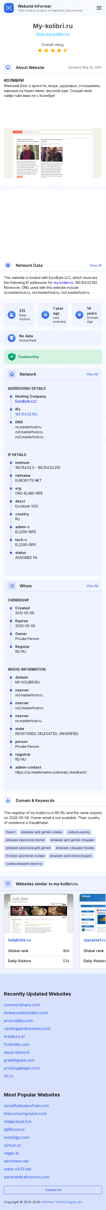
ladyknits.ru (19, 939)
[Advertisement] (53, 113)
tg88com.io (14, 1129)
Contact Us (53, 1190)
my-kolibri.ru (63, 282)
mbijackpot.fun (18, 1121)
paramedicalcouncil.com (26, 1176)
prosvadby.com (18, 1020)
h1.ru (8, 1075)
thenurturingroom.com (25, 1113)
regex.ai (11, 1153)
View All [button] (96, 265)
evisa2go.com (16, 1137)
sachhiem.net (16, 1161)
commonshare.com (22, 1004)
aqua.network (17, 1052)
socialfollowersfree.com (26, 1105)
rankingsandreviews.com (27, 1028)
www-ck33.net (17, 1168)
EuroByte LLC (26, 401)
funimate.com (16, 1044)
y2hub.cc (12, 1145)
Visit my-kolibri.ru (53, 34)
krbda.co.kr (14, 1036)
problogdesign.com (22, 1068)
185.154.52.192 (26, 414)
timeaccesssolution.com (26, 1012)
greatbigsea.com (19, 1060)
